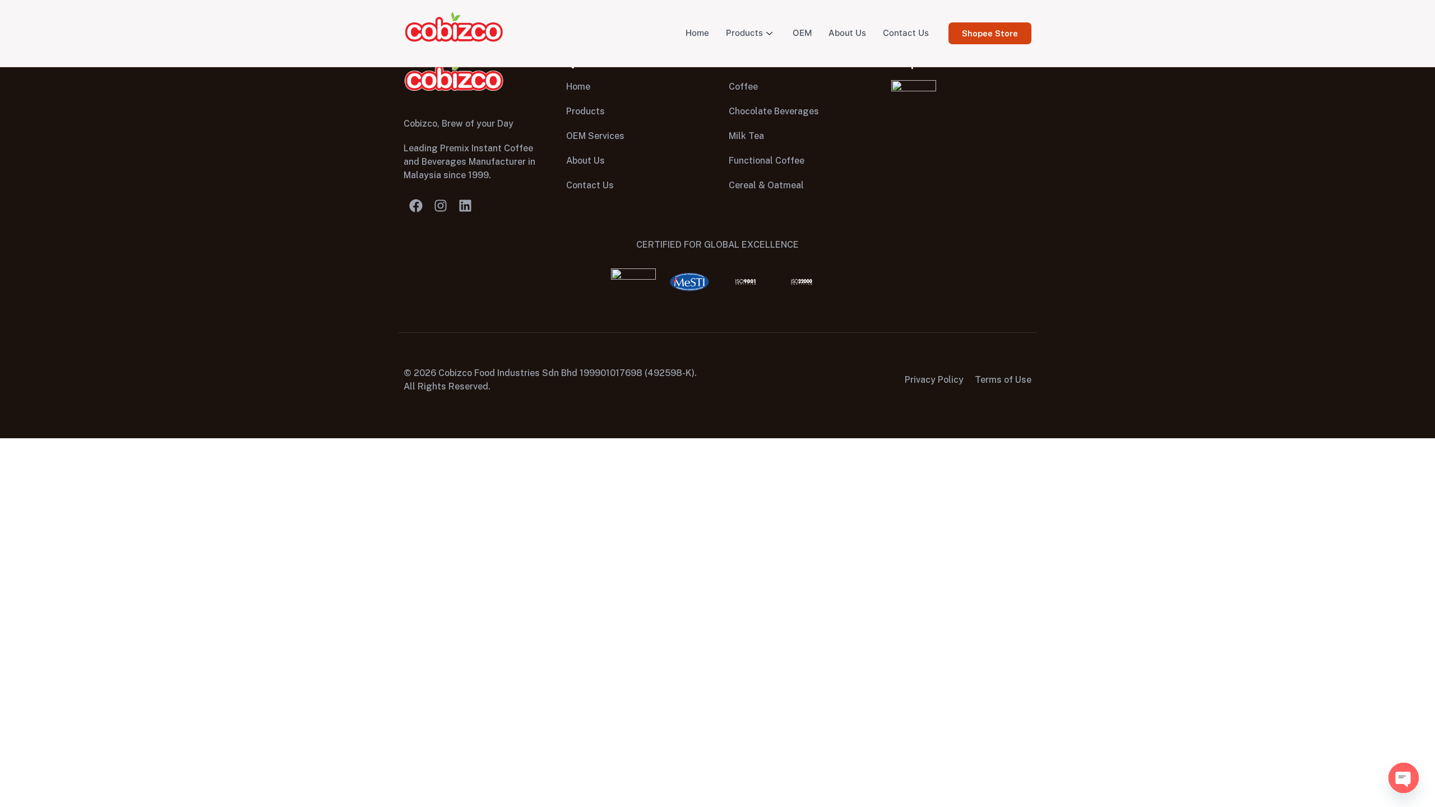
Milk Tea (746, 136)
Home (697, 32)
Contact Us (906, 32)
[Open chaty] (1403, 778)
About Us (847, 32)
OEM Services (595, 136)
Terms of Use (1003, 379)
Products (744, 32)
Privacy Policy (934, 379)
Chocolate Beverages (774, 111)
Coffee (743, 86)
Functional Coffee (766, 160)
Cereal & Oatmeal (766, 185)
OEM (802, 32)
